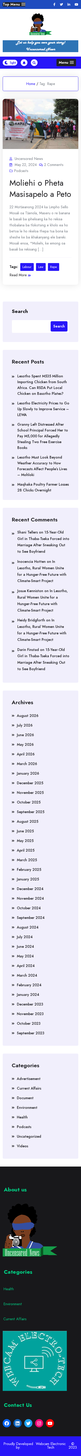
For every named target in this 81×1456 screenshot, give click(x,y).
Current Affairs (29, 1088)
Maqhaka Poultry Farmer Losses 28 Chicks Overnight (43, 487)
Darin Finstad (28, 649)
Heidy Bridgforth (31, 620)
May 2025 (25, 840)
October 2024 (29, 908)
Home (30, 83)
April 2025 (25, 850)
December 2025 (30, 783)
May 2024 (25, 956)
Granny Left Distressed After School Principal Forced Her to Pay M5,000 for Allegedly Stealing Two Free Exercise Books (42, 436)
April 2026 (26, 754)
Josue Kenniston (30, 590)
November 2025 (30, 792)
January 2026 (28, 773)
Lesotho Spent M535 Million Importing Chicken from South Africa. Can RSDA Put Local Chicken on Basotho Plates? (42, 385)
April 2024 (26, 965)
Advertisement (28, 1078)
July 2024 (25, 936)
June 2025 (25, 831)
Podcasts (21, 170)
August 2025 (27, 821)
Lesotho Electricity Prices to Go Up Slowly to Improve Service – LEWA (43, 409)
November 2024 (30, 898)
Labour (27, 267)
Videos (22, 1146)
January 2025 (28, 879)
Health (22, 1117)
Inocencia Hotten (31, 561)
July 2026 (25, 725)
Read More (18, 275)
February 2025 (29, 869)
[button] (14, 4)
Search (20, 311)
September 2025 (30, 811)
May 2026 (25, 744)
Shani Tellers (27, 532)
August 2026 (27, 715)
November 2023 (30, 1013)
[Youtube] (76, 5)
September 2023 (30, 1033)
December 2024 (30, 888)
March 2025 (27, 860)
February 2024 (29, 985)
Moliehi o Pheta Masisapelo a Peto (40, 188)
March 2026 (27, 763)
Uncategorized (29, 1136)
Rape (53, 267)
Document (25, 1098)
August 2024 (27, 927)
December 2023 (30, 1004)
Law (40, 267)
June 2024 (25, 946)
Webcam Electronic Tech (51, 1445)
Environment (27, 1107)
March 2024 (27, 975)
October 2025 (28, 802)
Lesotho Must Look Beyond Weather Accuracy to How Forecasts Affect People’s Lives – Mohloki (42, 466)
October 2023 (28, 1023)
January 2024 (28, 994)
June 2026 (25, 735)
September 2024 (31, 917)
